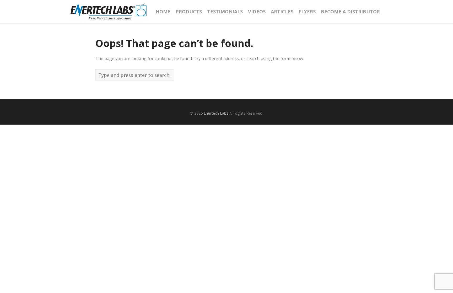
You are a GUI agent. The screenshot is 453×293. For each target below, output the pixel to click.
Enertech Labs (216, 113)
